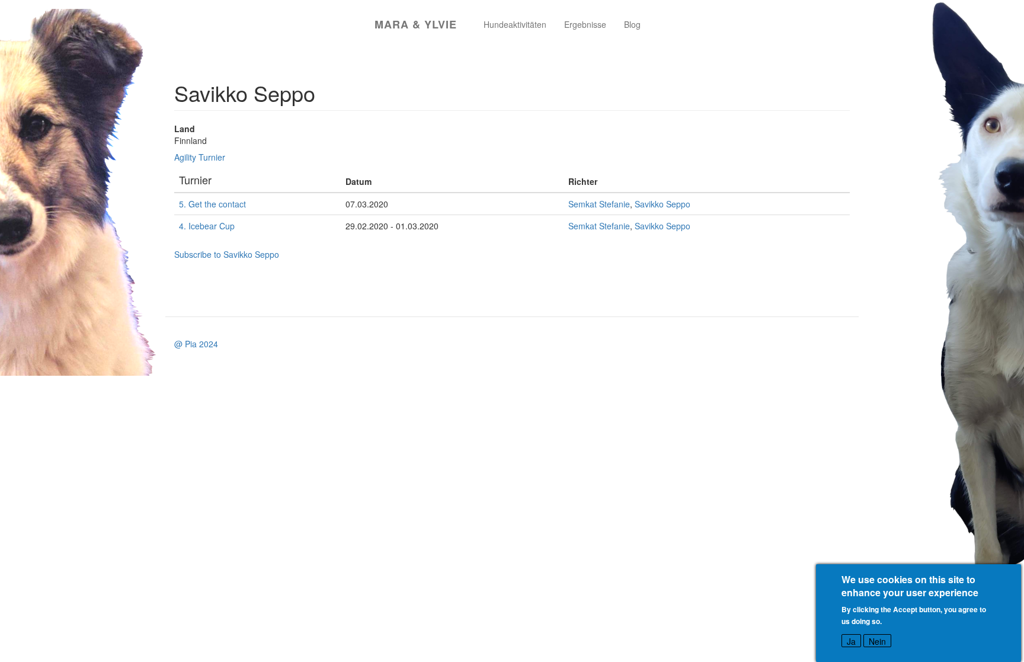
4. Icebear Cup (207, 226)
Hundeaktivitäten (515, 24)
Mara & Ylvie (416, 24)
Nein (877, 641)
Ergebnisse (585, 24)
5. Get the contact (212, 204)
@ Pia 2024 (196, 344)
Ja (851, 641)
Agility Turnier (199, 157)
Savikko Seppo (662, 204)
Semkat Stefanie (599, 204)
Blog (632, 24)
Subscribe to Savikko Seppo (226, 254)
